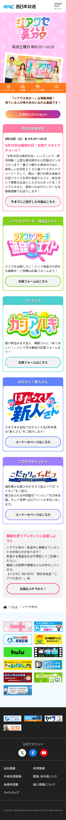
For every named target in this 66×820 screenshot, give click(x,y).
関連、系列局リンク (45, 776)
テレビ (14, 607)
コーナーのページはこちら (33, 442)
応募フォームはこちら (33, 281)
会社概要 (9, 768)
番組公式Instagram (34, 114)
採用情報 (39, 768)
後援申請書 (11, 784)
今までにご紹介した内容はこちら (33, 201)
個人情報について (44, 784)
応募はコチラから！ (33, 588)
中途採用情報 (12, 776)
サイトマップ (11, 792)
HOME (5, 607)
